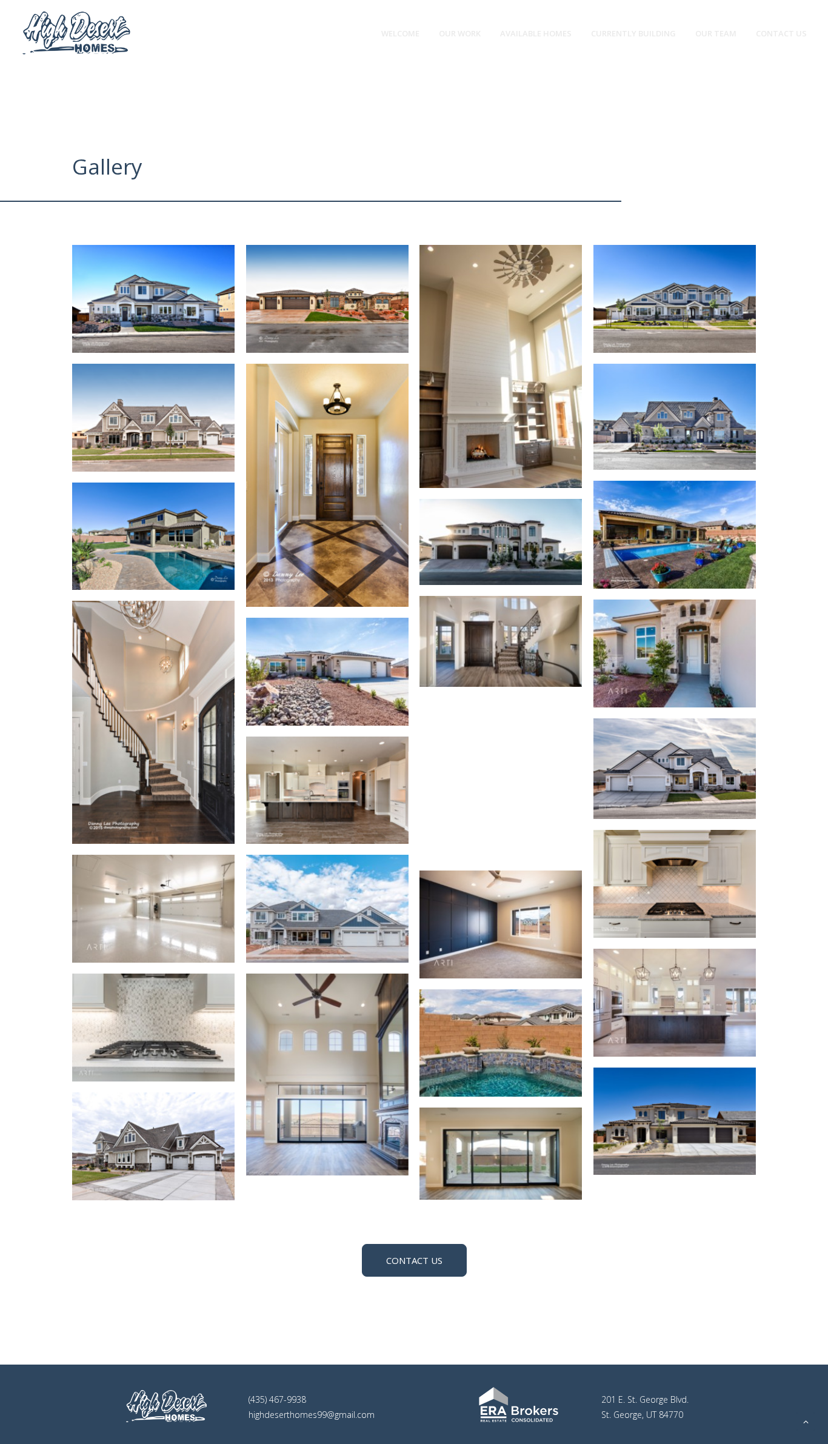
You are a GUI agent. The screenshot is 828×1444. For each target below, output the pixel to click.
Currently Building (633, 33)
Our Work (460, 33)
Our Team (715, 33)
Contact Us (781, 33)
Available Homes (536, 33)
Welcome (400, 33)
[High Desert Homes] (76, 33)
